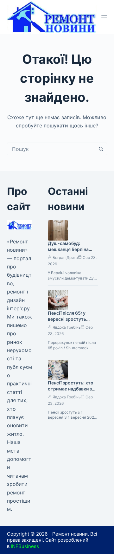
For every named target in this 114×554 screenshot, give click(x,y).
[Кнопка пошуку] (101, 149)
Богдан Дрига (65, 257)
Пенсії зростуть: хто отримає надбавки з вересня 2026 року (70, 388)
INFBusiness (25, 546)
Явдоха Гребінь (67, 327)
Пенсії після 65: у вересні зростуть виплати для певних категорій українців (69, 322)
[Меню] (104, 17)
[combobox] (51, 149)
